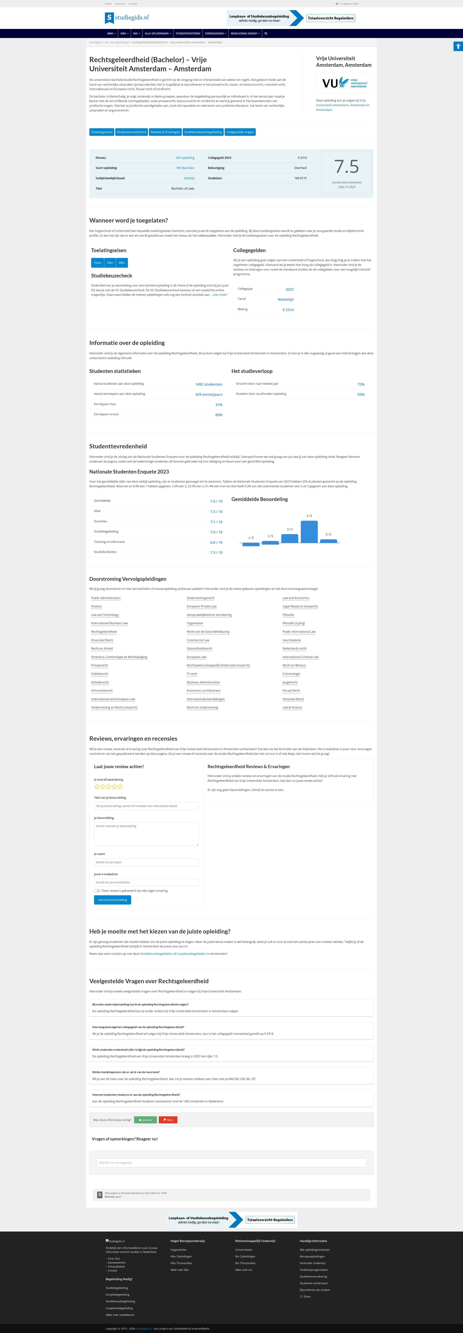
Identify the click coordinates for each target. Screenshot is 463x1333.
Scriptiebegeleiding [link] (117, 1294)
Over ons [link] (120, 3)
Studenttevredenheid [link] (131, 132)
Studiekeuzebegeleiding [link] (120, 1301)
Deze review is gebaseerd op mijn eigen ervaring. (135, 891)
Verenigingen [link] (214, 33)
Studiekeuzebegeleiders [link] (156, 954)
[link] (458, 46)
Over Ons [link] (114, 1258)
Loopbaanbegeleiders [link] (192, 954)
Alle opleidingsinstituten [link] (315, 1249)
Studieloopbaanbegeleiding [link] (203, 132)
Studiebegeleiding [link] (117, 1288)
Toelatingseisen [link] (101, 132)
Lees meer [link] (220, 295)
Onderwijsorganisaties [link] (314, 1270)
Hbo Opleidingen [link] (181, 1256)
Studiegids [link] (95, 42)
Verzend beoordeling (112, 900)
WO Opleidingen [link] (120, 42)
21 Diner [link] (305, 1296)
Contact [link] (133, 3)
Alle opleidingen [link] (157, 33)
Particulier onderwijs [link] (313, 1263)
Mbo (122, 263)
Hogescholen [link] (179, 1249)
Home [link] (108, 3)
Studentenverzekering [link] (313, 1276)
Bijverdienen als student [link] (315, 1290)
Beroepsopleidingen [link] (312, 1256)
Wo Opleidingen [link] (245, 1256)
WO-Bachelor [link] (185, 168)
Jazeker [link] (147, 1120)
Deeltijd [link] (189, 178)
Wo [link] (135, 33)
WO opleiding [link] (185, 158)
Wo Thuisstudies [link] (245, 1263)
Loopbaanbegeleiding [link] (119, 1308)
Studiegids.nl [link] (144, 1328)
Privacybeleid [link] (116, 1266)
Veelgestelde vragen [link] (240, 132)
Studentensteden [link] (188, 33)
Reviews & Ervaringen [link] (165, 132)
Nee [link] (170, 1120)
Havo (97, 263)
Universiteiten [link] (243, 1249)
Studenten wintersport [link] (314, 1283)
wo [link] (106, 42)
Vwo (110, 263)
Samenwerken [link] (117, 1262)
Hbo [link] (123, 33)
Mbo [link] (110, 33)
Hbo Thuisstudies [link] (181, 1263)
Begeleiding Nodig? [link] (244, 33)
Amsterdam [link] (324, 110)
